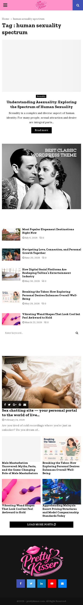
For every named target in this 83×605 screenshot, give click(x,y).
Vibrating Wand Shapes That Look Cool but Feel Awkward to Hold (51, 316)
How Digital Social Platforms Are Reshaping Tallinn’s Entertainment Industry (46, 273)
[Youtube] (52, 583)
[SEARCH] (77, 333)
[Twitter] (31, 583)
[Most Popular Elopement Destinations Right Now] (11, 234)
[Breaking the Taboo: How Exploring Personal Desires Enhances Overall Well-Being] (11, 297)
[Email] (62, 583)
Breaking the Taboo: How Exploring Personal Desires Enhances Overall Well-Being (49, 295)
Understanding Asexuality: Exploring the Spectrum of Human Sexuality (42, 104)
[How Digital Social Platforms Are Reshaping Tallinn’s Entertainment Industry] (11, 274)
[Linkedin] (41, 583)
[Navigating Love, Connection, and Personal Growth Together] (11, 254)
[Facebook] (20, 583)
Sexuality (41, 96)
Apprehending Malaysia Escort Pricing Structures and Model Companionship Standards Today (60, 511)
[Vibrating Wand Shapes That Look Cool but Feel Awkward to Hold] (11, 319)
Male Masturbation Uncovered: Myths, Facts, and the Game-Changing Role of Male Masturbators (20, 468)
